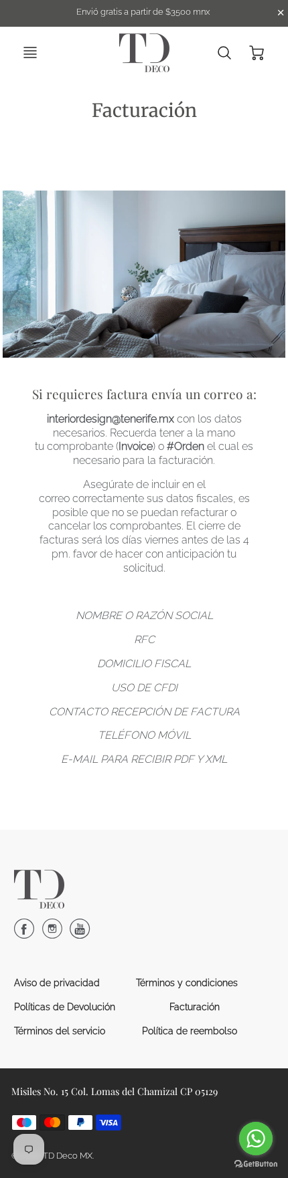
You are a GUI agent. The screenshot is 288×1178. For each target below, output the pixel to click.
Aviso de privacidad (57, 982)
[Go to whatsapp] (256, 1138)
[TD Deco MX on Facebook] (24, 934)
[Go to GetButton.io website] (255, 1164)
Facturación (194, 1007)
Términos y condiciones (187, 982)
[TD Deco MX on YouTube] (80, 934)
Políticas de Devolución (64, 1007)
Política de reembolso (189, 1031)
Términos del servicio (59, 1031)
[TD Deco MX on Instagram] (52, 934)
